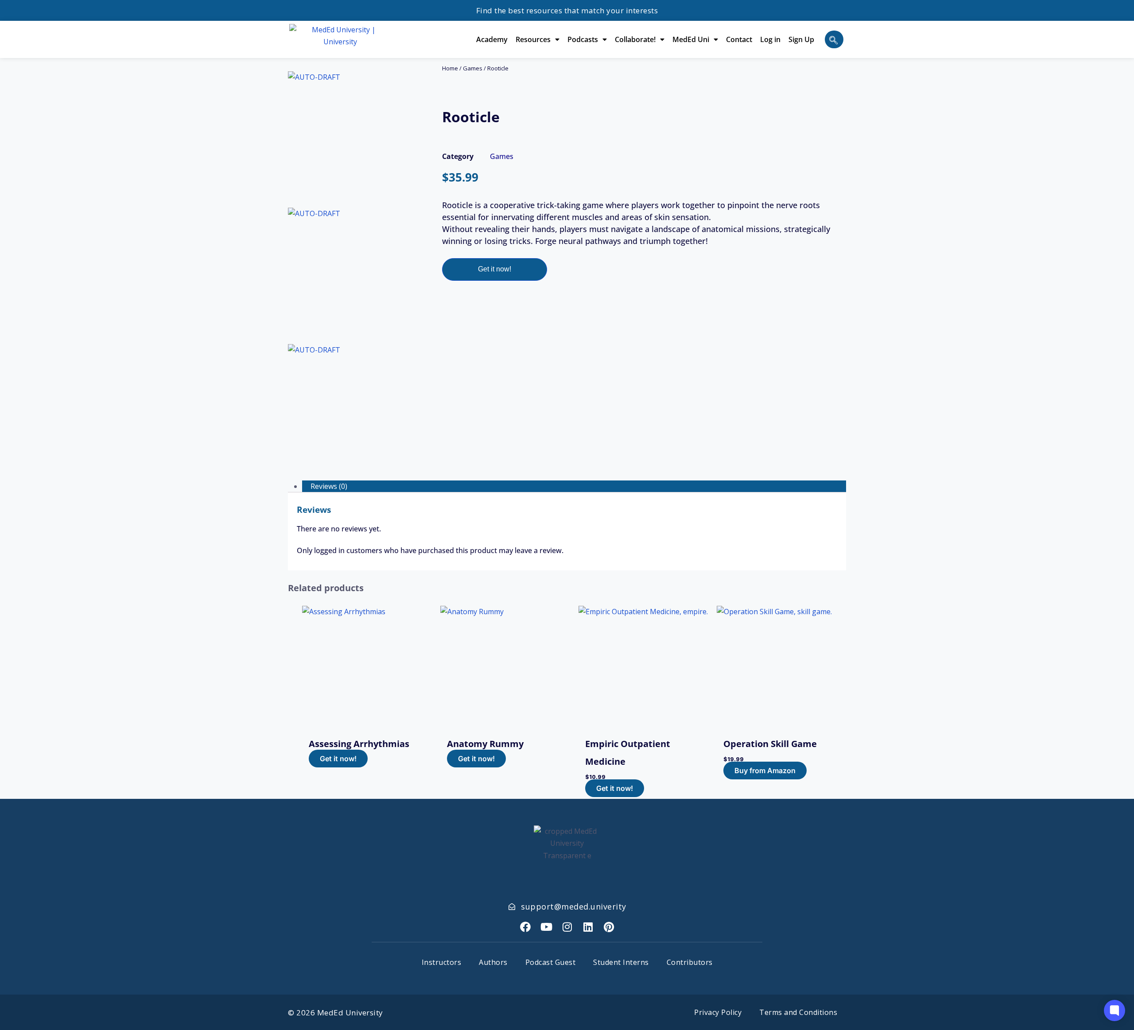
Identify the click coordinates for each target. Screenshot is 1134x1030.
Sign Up (801, 39)
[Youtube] (546, 927)
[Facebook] (525, 927)
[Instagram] (567, 927)
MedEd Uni (690, 39)
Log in (770, 39)
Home (450, 68)
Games (472, 68)
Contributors (690, 962)
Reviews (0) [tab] (329, 486)
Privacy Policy (718, 1012)
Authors (493, 962)
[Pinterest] (608, 927)
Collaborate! (635, 39)
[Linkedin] (588, 927)
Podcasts (582, 39)
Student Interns (621, 962)
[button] (834, 39)
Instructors (442, 962)
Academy (492, 39)
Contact (739, 39)
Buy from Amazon (765, 770)
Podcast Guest (550, 962)
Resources (533, 39)
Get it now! (494, 269)
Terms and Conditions (798, 1012)
